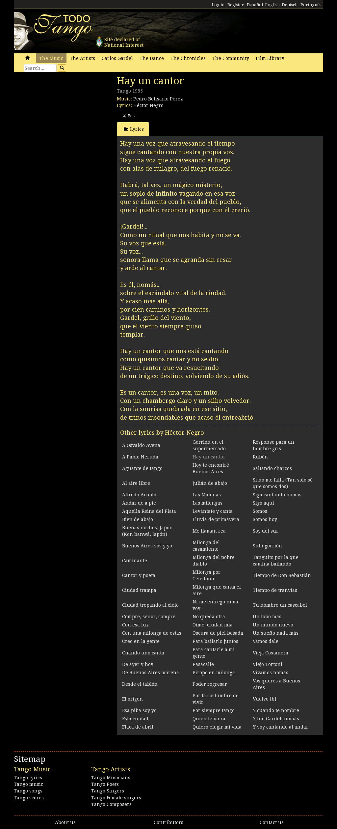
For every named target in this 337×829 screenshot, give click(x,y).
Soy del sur (265, 531)
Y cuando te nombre (276, 710)
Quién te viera (209, 718)
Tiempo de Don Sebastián (282, 575)
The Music (51, 58)
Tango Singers (107, 790)
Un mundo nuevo (273, 624)
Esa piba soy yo (139, 710)
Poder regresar (210, 684)
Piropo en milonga (214, 672)
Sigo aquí (263, 503)
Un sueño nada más (275, 633)
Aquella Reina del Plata (149, 511)
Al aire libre (136, 483)
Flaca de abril (137, 727)
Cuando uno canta (143, 652)
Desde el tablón (140, 684)
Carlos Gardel (117, 58)
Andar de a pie (139, 503)
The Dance (152, 58)
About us (65, 822)
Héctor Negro (148, 105)
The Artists (82, 58)
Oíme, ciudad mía (213, 624)
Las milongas (207, 503)
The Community (230, 58)
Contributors (168, 822)
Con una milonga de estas (151, 633)
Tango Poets (105, 784)
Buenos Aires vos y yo (147, 545)
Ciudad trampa (139, 590)
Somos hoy (265, 519)
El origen (132, 699)
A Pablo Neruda (140, 456)
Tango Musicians (110, 777)
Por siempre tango (214, 710)
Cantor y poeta (138, 575)
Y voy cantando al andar (280, 727)
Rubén (260, 456)
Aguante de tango (142, 468)
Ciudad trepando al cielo (150, 605)
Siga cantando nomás (277, 494)
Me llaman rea (209, 531)
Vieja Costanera (270, 652)
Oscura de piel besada (218, 633)
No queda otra (209, 616)
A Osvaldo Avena (141, 445)
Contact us (272, 822)
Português (310, 4)
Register (235, 4)
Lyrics (137, 129)
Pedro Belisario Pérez (158, 98)
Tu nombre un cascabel (280, 605)
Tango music (28, 784)
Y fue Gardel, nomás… (278, 718)
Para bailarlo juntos (215, 641)
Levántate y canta (213, 511)
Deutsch (290, 4)
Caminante (134, 560)
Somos (260, 511)
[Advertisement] (63, 120)
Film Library (270, 58)
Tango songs (28, 790)
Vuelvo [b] (264, 699)
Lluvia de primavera (216, 519)
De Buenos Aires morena (150, 672)
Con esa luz (135, 624)
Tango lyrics (28, 777)
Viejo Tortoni (267, 664)
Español (255, 4)
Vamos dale (265, 641)
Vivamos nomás (270, 672)
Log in (218, 4)
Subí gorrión (267, 545)
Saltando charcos (272, 468)
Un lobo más (267, 616)
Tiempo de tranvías (275, 590)
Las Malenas (207, 494)
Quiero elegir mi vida (217, 727)
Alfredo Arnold (139, 494)
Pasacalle (203, 664)
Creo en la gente (141, 641)
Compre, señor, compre (148, 616)
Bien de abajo (137, 519)
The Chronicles (188, 58)
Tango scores (29, 797)
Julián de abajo (210, 483)
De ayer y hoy (137, 664)
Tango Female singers (116, 797)
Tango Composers (111, 804)
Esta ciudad (135, 718)
